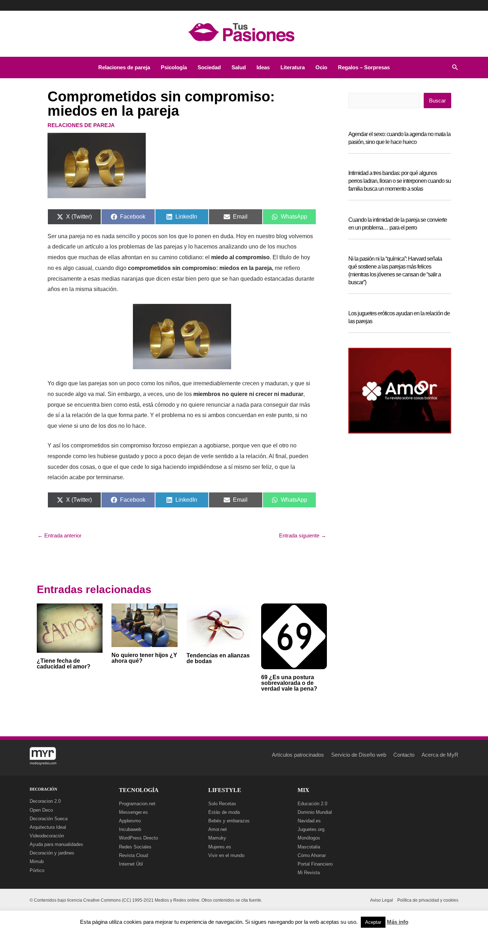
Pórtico (37, 870)
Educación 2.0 (312, 803)
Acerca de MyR (440, 755)
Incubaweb (130, 829)
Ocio (321, 67)
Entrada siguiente (302, 535)
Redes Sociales (135, 847)
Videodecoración (47, 835)
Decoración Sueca (49, 818)
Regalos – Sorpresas (364, 67)
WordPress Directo (138, 838)
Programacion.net (137, 803)
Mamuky (217, 838)
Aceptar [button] (373, 922)
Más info (397, 922)
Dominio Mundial (315, 812)
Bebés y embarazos (229, 820)
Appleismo (130, 820)
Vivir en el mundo (226, 855)
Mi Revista (309, 872)
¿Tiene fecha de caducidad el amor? (63, 664)
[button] (455, 67)
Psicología (174, 67)
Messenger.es (133, 812)
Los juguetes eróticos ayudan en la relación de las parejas (399, 317)
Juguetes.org (311, 829)
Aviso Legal (381, 900)
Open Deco (41, 810)
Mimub (37, 861)
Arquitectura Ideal (48, 827)
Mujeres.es (219, 847)
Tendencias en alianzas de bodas (218, 658)
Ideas (263, 67)
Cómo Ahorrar (312, 855)
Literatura (292, 67)
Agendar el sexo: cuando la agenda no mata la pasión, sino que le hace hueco (399, 138)
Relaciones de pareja (124, 67)
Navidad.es (309, 820)
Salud (238, 67)
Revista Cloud (133, 855)
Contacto (403, 755)
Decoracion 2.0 (45, 801)
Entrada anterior (59, 535)
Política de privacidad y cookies (427, 900)
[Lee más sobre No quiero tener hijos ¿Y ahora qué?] (144, 625)
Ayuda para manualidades (56, 844)
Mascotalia (309, 847)
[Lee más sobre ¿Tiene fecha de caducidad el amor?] (70, 628)
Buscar (437, 100)
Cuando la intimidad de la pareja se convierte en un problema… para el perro (397, 224)
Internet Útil (131, 864)
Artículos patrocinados (298, 755)
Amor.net (217, 829)
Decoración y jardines (52, 853)
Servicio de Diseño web (358, 755)
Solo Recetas (222, 803)
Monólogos (309, 838)
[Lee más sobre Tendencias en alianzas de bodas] (219, 625)
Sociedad (209, 67)
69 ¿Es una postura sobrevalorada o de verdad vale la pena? (289, 683)
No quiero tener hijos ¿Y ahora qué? (144, 658)
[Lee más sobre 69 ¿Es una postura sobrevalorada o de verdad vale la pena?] (294, 636)
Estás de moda (224, 812)
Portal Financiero (315, 864)
